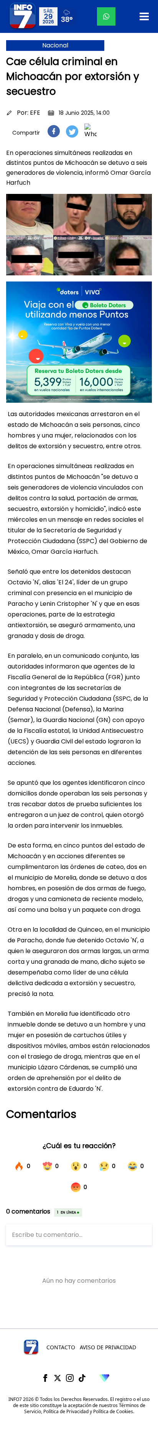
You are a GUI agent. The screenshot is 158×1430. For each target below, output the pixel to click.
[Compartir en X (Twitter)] (72, 131)
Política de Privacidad (66, 1411)
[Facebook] (45, 1378)
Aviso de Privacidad (108, 1347)
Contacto (60, 1347)
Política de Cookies (113, 1411)
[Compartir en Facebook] (54, 131)
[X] (57, 1378)
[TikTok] (82, 1378)
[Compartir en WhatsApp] (90, 131)
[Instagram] (70, 1378)
